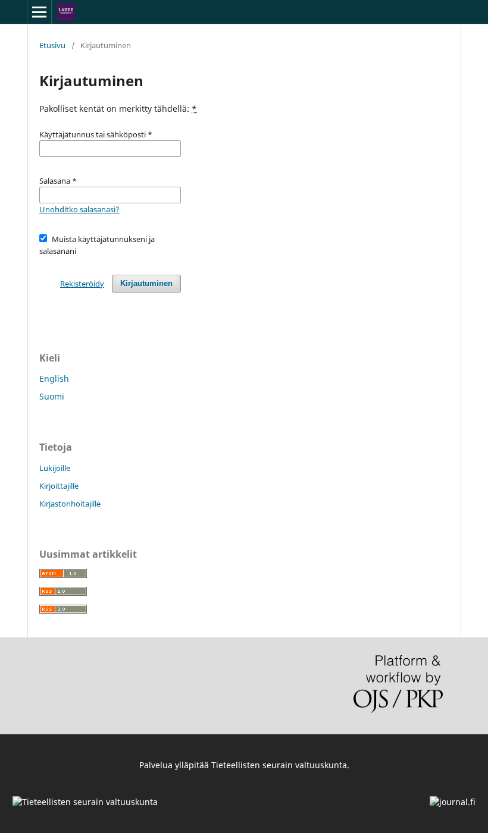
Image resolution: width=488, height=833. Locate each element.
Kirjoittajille (59, 485)
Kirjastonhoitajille (70, 503)
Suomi (51, 396)
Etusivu (52, 45)
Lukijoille (54, 468)
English (54, 378)
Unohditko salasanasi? (79, 209)
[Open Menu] (39, 12)
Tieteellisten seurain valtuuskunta (279, 765)
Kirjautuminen (146, 283)
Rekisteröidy (82, 283)
